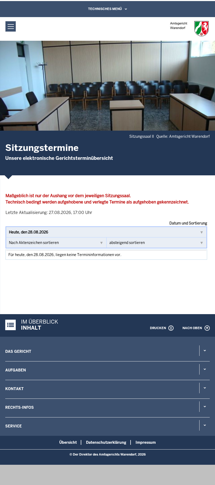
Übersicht (68, 442)
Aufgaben (15, 370)
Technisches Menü (105, 9)
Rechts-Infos (19, 407)
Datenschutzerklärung (106, 442)
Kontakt (14, 388)
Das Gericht (18, 351)
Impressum (146, 442)
